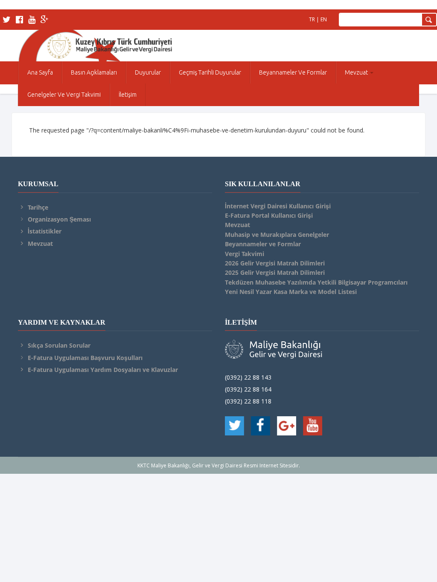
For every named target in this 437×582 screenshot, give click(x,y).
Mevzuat (357, 72)
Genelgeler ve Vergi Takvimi (64, 94)
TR (312, 19)
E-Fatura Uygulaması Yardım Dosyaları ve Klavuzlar (103, 370)
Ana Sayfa (40, 72)
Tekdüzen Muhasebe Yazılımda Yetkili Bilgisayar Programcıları (316, 282)
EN (323, 19)
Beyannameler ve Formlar (293, 72)
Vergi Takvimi (244, 254)
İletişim (128, 94)
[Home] (95, 44)
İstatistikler (44, 231)
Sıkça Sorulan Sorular (59, 345)
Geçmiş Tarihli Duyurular (210, 72)
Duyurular (148, 72)
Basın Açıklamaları (94, 72)
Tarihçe (38, 207)
